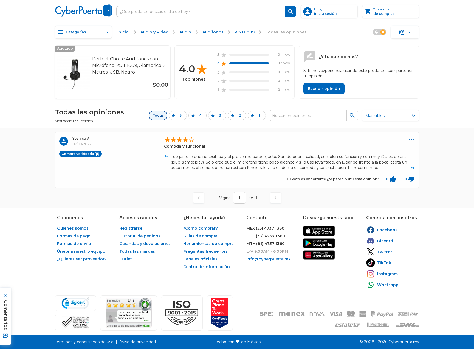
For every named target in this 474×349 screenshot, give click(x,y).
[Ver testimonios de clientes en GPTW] (220, 313)
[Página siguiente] (275, 197)
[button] (181, 313)
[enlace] (319, 231)
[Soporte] (405, 32)
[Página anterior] (198, 197)
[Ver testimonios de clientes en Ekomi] (128, 313)
